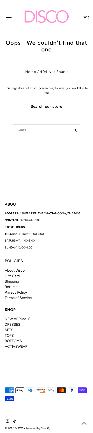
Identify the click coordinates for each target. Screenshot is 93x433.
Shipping (12, 281)
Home (30, 72)
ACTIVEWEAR (16, 346)
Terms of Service (18, 298)
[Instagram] (7, 421)
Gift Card (12, 276)
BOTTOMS (13, 341)
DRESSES (12, 324)
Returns (11, 287)
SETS (9, 330)
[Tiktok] (14, 421)
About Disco (15, 270)
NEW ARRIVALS (17, 319)
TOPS (9, 335)
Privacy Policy (16, 292)
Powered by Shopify (38, 428)
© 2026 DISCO (14, 428)
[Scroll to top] (83, 424)
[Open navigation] (11, 17)
